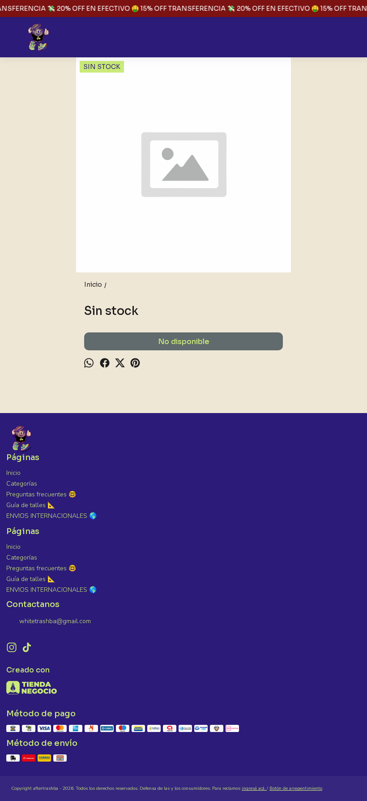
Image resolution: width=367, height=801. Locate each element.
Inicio (13, 473)
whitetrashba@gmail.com (55, 621)
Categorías (21, 483)
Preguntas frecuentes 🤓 (41, 494)
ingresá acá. (254, 788)
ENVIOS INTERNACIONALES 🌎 (51, 516)
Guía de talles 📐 (30, 505)
